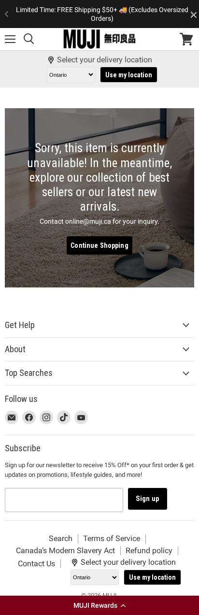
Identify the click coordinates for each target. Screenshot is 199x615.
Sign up (147, 498)
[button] (99, 605)
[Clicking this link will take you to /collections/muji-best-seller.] (99, 197)
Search (60, 538)
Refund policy (149, 550)
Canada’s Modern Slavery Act (65, 550)
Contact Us (36, 563)
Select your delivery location (104, 60)
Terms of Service (111, 538)
